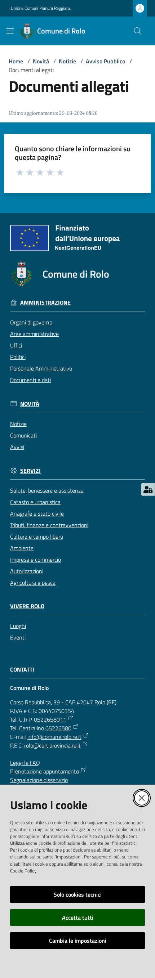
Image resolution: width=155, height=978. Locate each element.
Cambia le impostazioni (77, 940)
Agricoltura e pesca (33, 582)
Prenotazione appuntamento (44, 771)
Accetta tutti (77, 917)
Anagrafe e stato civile (37, 513)
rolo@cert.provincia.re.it (52, 745)
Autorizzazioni (26, 571)
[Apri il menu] (10, 31)
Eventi (18, 637)
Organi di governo (31, 322)
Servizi (30, 470)
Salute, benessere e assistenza (47, 490)
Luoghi (18, 626)
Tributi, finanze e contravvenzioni (49, 525)
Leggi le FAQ (25, 762)
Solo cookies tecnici (78, 894)
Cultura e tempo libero (36, 536)
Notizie (67, 61)
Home (16, 61)
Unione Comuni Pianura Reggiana (41, 8)
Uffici (16, 345)
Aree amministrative (34, 333)
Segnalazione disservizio (39, 780)
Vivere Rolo (27, 606)
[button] (137, 30)
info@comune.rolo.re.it (54, 736)
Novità (41, 61)
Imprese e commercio (35, 559)
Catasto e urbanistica (35, 502)
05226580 (58, 728)
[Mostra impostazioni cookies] (148, 489)
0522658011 (50, 719)
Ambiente (22, 548)
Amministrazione (45, 302)
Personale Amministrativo (41, 368)
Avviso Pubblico (105, 61)
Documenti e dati (30, 380)
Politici (18, 357)
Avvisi (17, 447)
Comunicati (23, 435)
